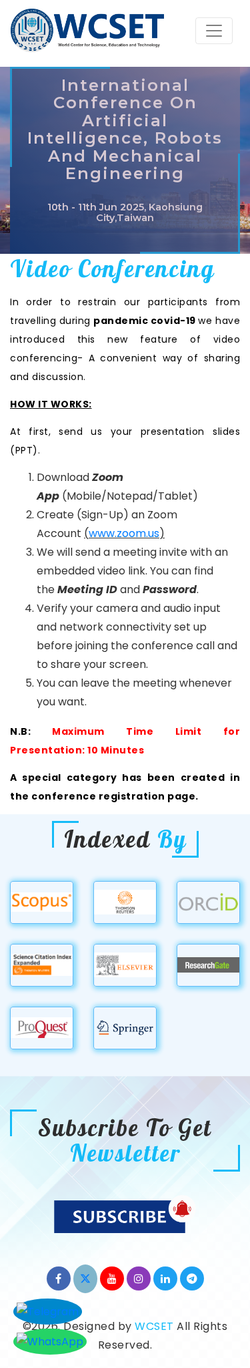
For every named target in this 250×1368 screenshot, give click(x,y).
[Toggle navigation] (214, 30)
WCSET (154, 1326)
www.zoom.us (124, 533)
